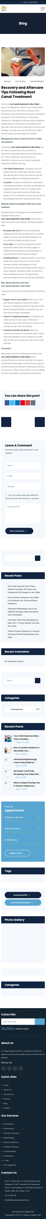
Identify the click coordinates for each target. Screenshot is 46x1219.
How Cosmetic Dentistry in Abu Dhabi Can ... (26, 749)
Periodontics (9, 1124)
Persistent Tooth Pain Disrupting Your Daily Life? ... (27, 773)
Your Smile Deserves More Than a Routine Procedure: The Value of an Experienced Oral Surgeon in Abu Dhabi (24, 589)
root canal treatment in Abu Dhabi (24, 104)
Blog (5, 1103)
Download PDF (21, 895)
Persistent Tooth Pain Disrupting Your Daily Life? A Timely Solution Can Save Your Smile (23, 623)
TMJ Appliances (10, 1165)
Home (6, 1085)
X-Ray (6, 1160)
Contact (7, 1108)
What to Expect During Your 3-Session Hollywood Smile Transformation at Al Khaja (24, 634)
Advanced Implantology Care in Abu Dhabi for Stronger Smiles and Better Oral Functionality (23, 611)
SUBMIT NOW (15, 853)
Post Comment (17, 531)
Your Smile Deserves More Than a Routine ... (26, 737)
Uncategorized (37, 81)
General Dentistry (11, 1142)
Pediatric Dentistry (11, 1147)
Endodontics (9, 1156)
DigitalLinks (29, 1211)
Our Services (9, 1094)
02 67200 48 (33, 2)
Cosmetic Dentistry (11, 1133)
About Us (8, 1089)
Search (37, 558)
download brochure (20, 902)
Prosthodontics (10, 1151)
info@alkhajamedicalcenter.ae (17, 1200)
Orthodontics (9, 1128)
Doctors (7, 1099)
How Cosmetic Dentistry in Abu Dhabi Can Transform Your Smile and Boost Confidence (23, 600)
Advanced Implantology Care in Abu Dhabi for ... (25, 761)
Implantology (9, 1137)
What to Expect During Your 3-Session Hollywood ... (27, 784)
